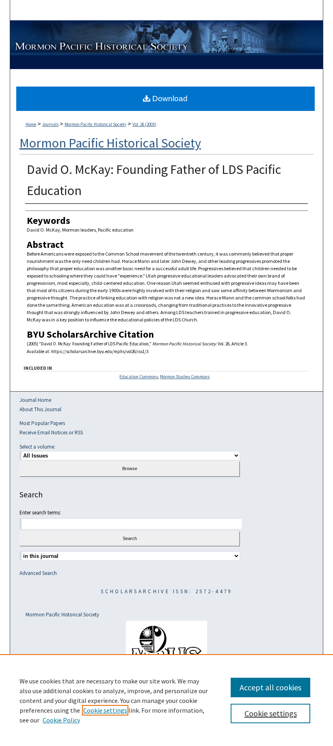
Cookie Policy (61, 720)
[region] (166, 700)
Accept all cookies (270, 687)
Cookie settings (105, 710)
